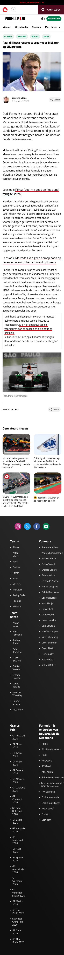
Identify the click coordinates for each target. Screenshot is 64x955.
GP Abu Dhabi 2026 (18, 941)
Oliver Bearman (49, 642)
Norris (35, 36)
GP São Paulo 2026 (18, 912)
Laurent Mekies (16, 703)
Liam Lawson (48, 625)
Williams (17, 606)
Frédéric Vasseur (16, 668)
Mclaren (21, 36)
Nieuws (6, 27)
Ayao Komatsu (17, 651)
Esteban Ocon (48, 575)
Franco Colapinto (49, 586)
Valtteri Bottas (48, 665)
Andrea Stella (16, 642)
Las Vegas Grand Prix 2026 (17, 921)
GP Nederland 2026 (17, 840)
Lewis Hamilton (49, 620)
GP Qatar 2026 (17, 932)
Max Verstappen (49, 631)
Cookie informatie (50, 797)
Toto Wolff (18, 709)
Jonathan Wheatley (17, 694)
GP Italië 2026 (17, 850)
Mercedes (18, 589)
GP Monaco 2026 (18, 781)
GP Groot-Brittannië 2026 (17, 811)
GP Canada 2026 (17, 772)
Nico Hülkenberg (49, 637)
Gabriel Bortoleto (50, 592)
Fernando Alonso (49, 581)
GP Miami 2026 (17, 763)
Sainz (46, 36)
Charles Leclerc (48, 569)
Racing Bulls (19, 595)
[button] (51, 9)
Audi (15, 561)
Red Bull (17, 601)
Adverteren (47, 771)
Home (44, 743)
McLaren (17, 584)
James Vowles (16, 685)
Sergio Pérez (47, 659)
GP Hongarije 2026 (19, 830)
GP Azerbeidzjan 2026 (18, 869)
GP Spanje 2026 (17, 859)
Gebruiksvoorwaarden (52, 777)
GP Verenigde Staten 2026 (18, 892)
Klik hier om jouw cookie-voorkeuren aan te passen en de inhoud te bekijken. (28, 329)
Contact (45, 814)
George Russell (48, 597)
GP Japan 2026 (17, 755)
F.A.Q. (44, 755)
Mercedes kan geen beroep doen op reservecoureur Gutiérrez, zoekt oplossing (32, 260)
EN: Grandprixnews (51, 749)
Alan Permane (17, 633)
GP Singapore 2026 (17, 881)
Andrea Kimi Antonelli (52, 553)
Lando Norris (47, 614)
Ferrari (16, 572)
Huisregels (46, 760)
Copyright (46, 819)
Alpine (16, 547)
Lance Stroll (47, 609)
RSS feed (46, 766)
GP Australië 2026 (18, 737)
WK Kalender (21, 27)
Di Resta (8, 36)
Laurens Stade (19, 98)
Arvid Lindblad (48, 558)
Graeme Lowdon (16, 677)
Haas (15, 578)
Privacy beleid (48, 791)
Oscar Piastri (47, 648)
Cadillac (16, 567)
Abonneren (54, 18)
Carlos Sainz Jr (48, 564)
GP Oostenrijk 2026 (17, 799)
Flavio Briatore (17, 659)
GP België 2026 (17, 821)
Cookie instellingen (50, 803)
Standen (36, 27)
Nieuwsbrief (47, 808)
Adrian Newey (16, 625)
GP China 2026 (17, 746)
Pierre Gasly (47, 654)
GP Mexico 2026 (17, 903)
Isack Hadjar (47, 603)
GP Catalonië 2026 (18, 789)
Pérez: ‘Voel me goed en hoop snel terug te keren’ (31, 191)
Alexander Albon (49, 547)
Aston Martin (16, 555)
